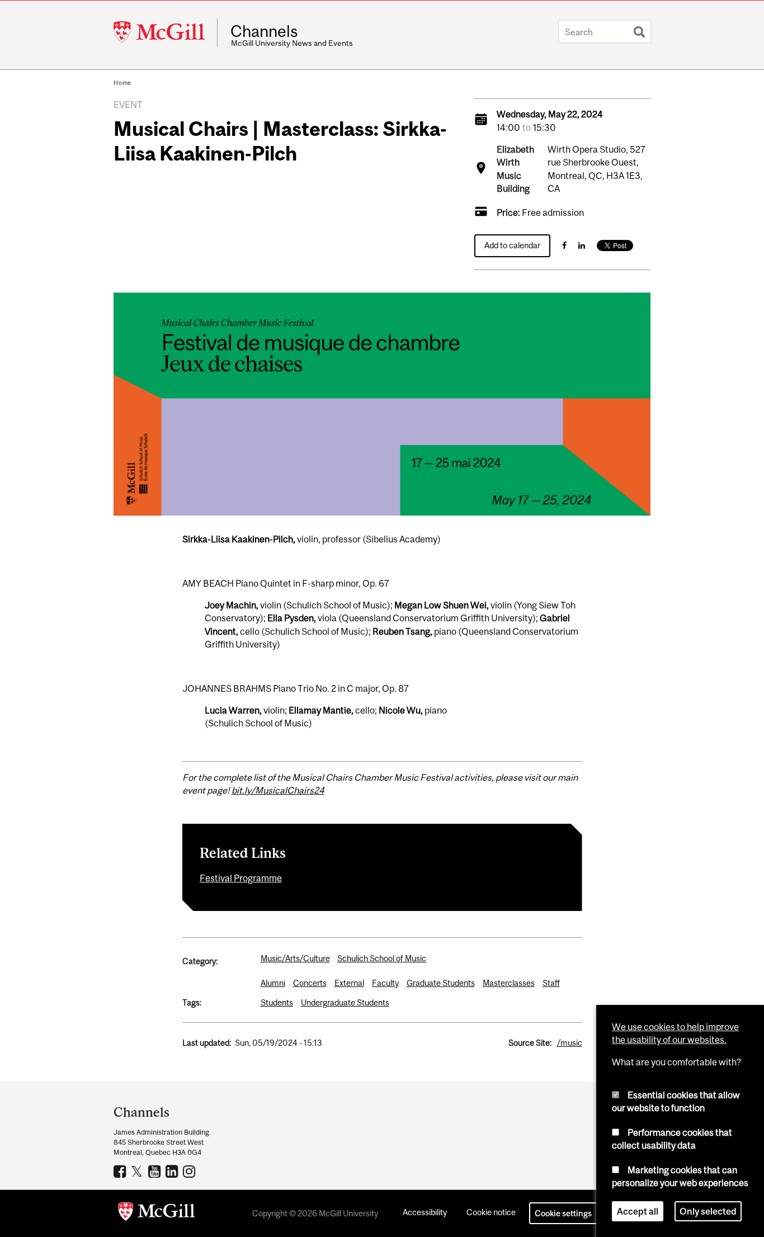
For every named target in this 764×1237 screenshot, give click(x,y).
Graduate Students (441, 983)
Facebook (121, 1171)
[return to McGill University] (156, 1213)
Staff (551, 983)
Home (122, 82)
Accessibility (425, 1212)
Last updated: (206, 1042)
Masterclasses (509, 983)
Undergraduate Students (345, 1002)
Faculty (385, 983)
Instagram (190, 1171)
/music (569, 1042)
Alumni (273, 983)
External (349, 983)
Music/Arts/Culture (295, 958)
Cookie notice (491, 1212)
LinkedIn (173, 1171)
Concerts (310, 983)
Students (277, 1002)
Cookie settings (563, 1213)
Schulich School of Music (381, 958)
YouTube (155, 1171)
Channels (264, 31)
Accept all (637, 1211)
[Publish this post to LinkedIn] (581, 245)
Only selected (708, 1211)
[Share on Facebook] (564, 245)
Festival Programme (241, 878)
